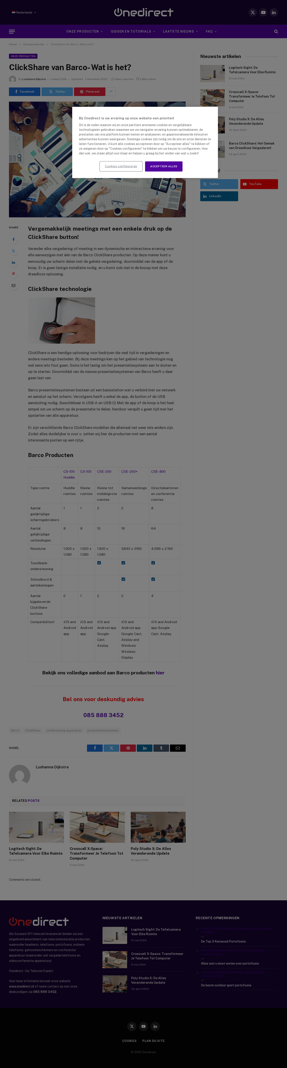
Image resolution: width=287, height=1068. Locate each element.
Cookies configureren (121, 166)
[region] (145, 142)
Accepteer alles (163, 166)
